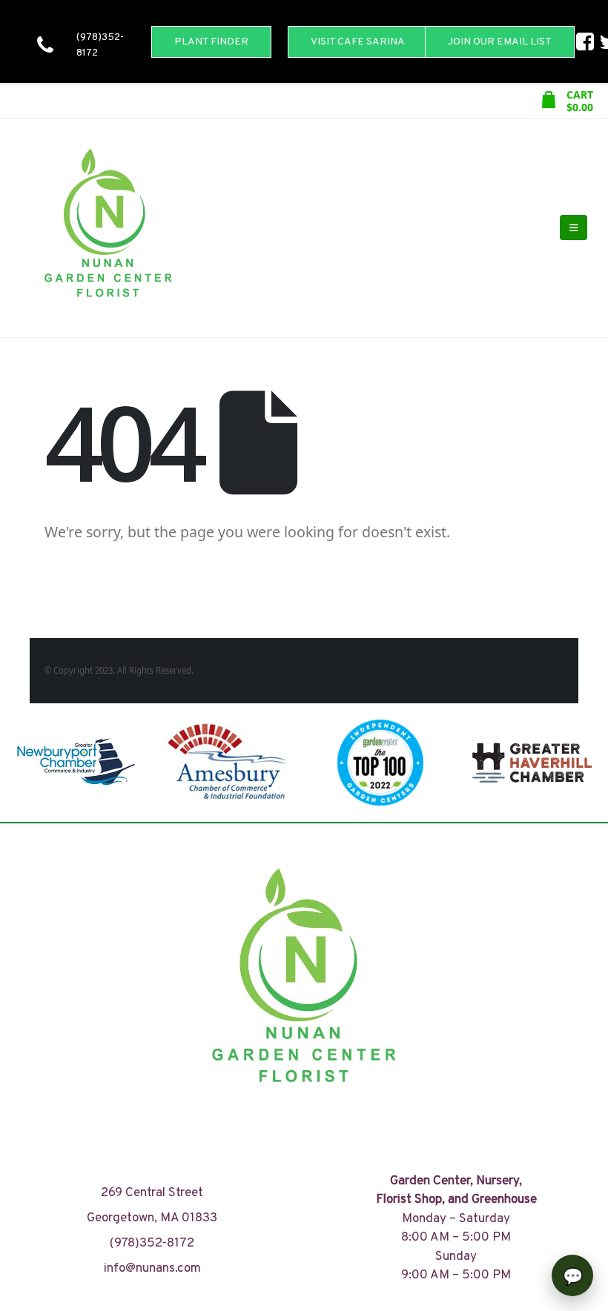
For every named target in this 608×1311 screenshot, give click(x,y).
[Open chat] (572, 1275)
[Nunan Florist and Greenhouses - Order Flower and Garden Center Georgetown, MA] (107, 227)
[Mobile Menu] (573, 227)
